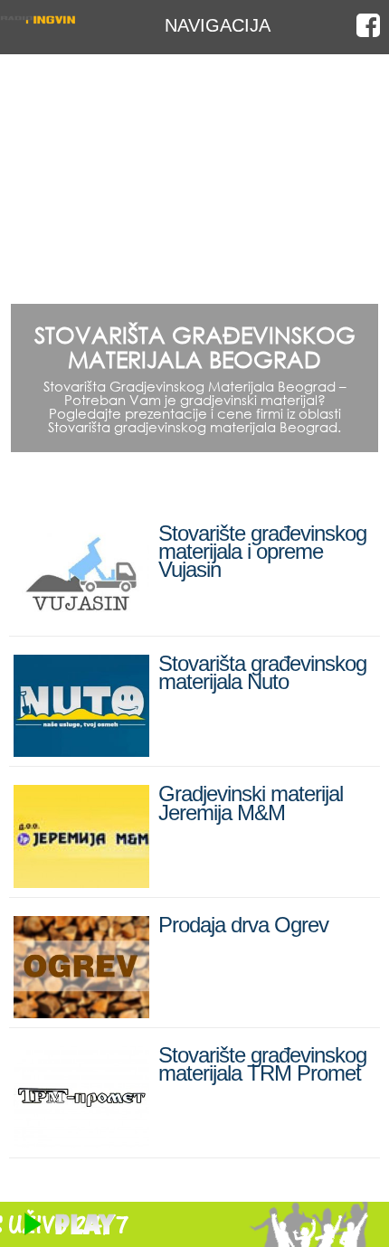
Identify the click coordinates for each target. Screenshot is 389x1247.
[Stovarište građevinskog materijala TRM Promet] (81, 1141)
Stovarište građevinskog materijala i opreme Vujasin (262, 551)
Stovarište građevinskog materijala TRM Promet (262, 1064)
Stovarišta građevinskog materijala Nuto (262, 672)
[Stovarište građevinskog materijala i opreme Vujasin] (81, 619)
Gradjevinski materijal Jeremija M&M (250, 802)
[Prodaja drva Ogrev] (81, 1010)
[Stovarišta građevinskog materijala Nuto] (81, 749)
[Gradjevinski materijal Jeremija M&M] (81, 880)
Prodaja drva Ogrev (243, 924)
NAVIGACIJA (217, 24)
